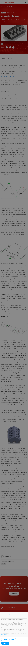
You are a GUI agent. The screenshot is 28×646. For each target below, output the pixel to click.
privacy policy (4, 634)
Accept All (5, 643)
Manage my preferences (8, 639)
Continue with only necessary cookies (10, 614)
